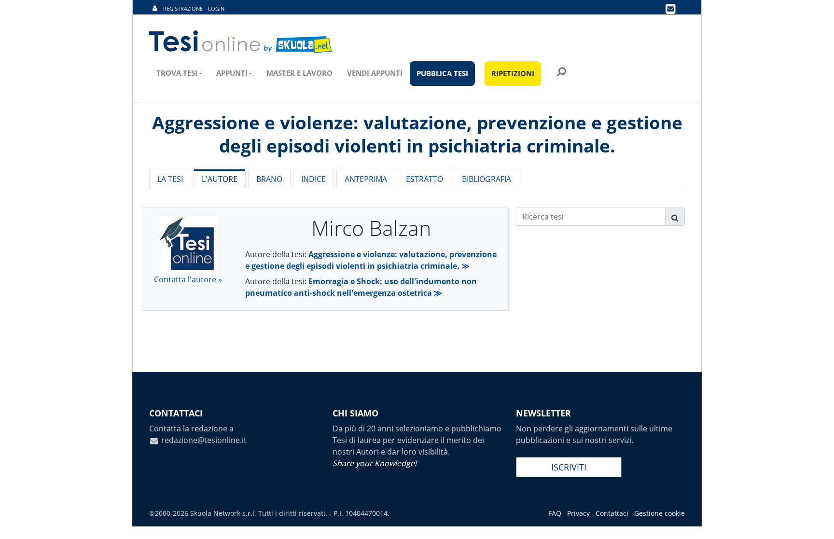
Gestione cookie (659, 513)
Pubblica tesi (442, 73)
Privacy (578, 513)
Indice (313, 179)
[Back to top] (817, 522)
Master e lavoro (299, 73)
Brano (269, 179)
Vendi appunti (375, 73)
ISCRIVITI (568, 467)
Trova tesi (176, 73)
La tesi (170, 179)
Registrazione (183, 8)
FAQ (554, 513)
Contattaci (612, 513)
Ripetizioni (512, 73)
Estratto (424, 179)
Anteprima (366, 179)
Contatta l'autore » (188, 279)
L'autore (219, 179)
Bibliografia (486, 179)
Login (216, 8)
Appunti (232, 73)
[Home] (241, 42)
